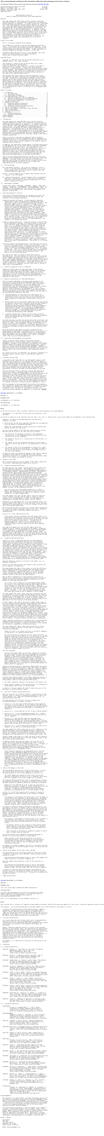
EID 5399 (40, 4)
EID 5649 (46, 4)
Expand (44, 389)
